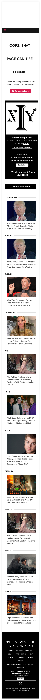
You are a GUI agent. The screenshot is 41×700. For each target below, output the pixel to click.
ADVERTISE (20, 667)
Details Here (20, 678)
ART (17, 654)
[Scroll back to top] (20, 683)
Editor (26, 143)
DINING (20, 661)
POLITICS (19, 650)
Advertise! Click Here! (22, 147)
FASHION (21, 657)
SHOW (31, 654)
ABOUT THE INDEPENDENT (14, 664)
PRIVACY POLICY (13, 666)
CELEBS (11, 654)
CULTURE (28, 650)
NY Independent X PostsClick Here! (22, 173)
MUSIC (23, 654)
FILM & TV (12, 657)
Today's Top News (20, 187)
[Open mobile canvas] (5, 30)
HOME (11, 650)
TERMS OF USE (25, 666)
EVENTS (30, 657)
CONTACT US (29, 664)
